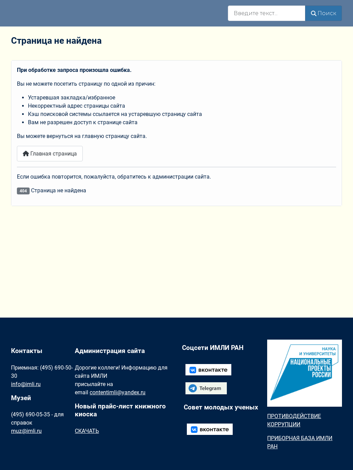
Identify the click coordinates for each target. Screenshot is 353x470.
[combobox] (266, 13)
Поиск (326, 13)
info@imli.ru (26, 384)
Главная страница (53, 153)
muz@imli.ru (26, 431)
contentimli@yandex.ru (117, 392)
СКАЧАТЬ (87, 431)
